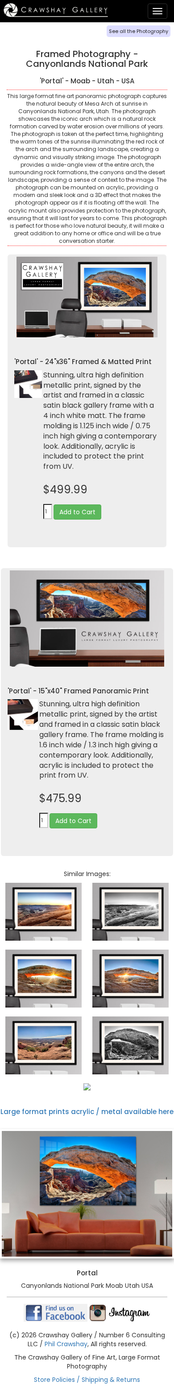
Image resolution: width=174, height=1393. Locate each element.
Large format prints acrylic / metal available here (87, 1111)
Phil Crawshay (66, 1344)
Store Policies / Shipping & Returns (87, 1379)
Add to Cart (77, 512)
